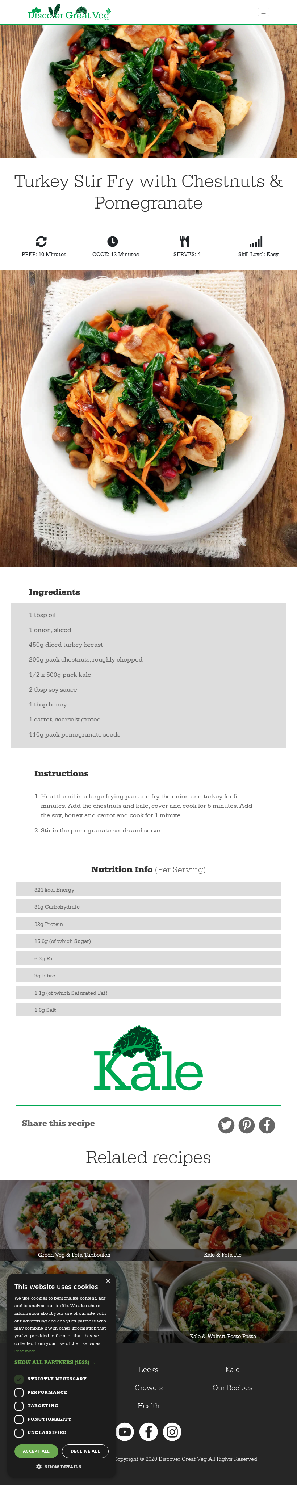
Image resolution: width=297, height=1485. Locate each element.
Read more (24, 1351)
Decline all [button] (85, 1451)
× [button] (107, 1281)
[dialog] (61, 1376)
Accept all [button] (36, 1451)
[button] (61, 1362)
